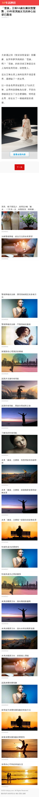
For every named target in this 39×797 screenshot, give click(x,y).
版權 (24, 793)
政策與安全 (11, 793)
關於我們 (4, 793)
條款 (17, 793)
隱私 (20, 793)
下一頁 (19, 167)
